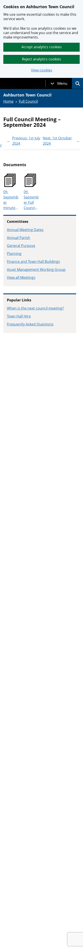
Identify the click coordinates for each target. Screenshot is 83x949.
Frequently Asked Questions (30, 324)
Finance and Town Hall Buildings (33, 261)
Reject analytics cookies (41, 59)
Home (8, 101)
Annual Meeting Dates (25, 229)
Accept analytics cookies (41, 46)
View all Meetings (21, 277)
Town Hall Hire (19, 316)
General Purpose (21, 245)
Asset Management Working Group (36, 269)
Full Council (28, 101)
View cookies (41, 70)
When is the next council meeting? (35, 308)
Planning (14, 253)
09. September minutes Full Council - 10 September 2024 (10, 199)
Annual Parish (18, 237)
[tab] (59, 83)
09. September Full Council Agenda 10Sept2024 (31, 199)
